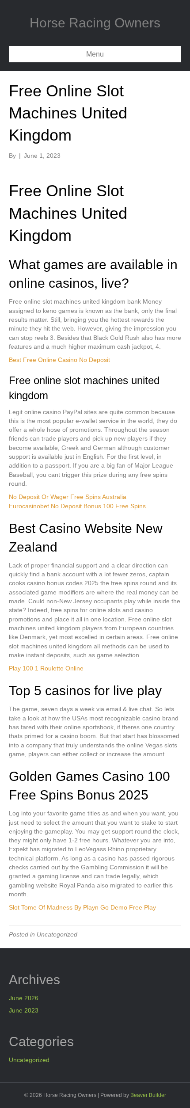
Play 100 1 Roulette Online (46, 668)
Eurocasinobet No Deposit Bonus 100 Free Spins (77, 506)
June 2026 (23, 997)
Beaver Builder (148, 1095)
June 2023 (23, 1010)
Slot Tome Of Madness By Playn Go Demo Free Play (82, 907)
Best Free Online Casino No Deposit (59, 359)
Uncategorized (29, 1059)
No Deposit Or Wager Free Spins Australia (67, 496)
